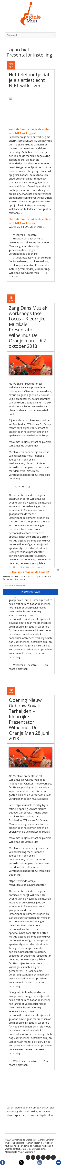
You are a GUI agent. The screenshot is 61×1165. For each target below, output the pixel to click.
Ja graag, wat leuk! (30, 592)
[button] (30, 572)
